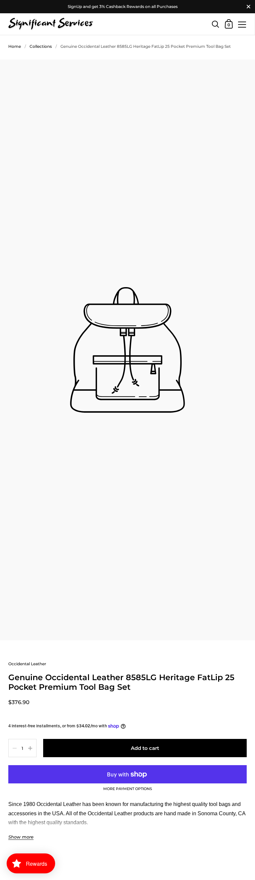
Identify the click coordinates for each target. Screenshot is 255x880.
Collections (41, 46)
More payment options (127, 789)
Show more (21, 837)
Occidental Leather (27, 663)
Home (14, 46)
